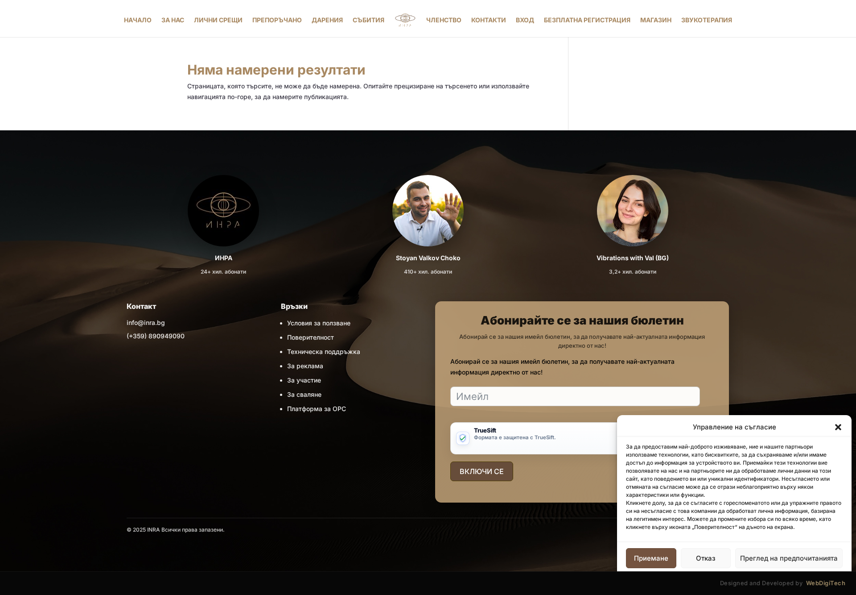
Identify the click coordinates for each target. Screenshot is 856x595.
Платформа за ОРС (316, 408)
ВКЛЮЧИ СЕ (482, 471)
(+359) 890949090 (156, 336)
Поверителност (310, 337)
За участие (304, 380)
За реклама (305, 366)
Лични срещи (218, 20)
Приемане (651, 558)
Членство (443, 20)
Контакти (488, 20)
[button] (838, 427)
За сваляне (304, 394)
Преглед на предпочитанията (789, 558)
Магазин (655, 20)
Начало (138, 20)
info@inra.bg (146, 322)
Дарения (327, 20)
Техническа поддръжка (323, 351)
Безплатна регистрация (587, 20)
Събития (368, 20)
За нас (172, 20)
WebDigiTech (826, 583)
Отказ (706, 558)
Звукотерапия (706, 20)
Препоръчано (277, 20)
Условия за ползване (318, 323)
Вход (525, 20)
